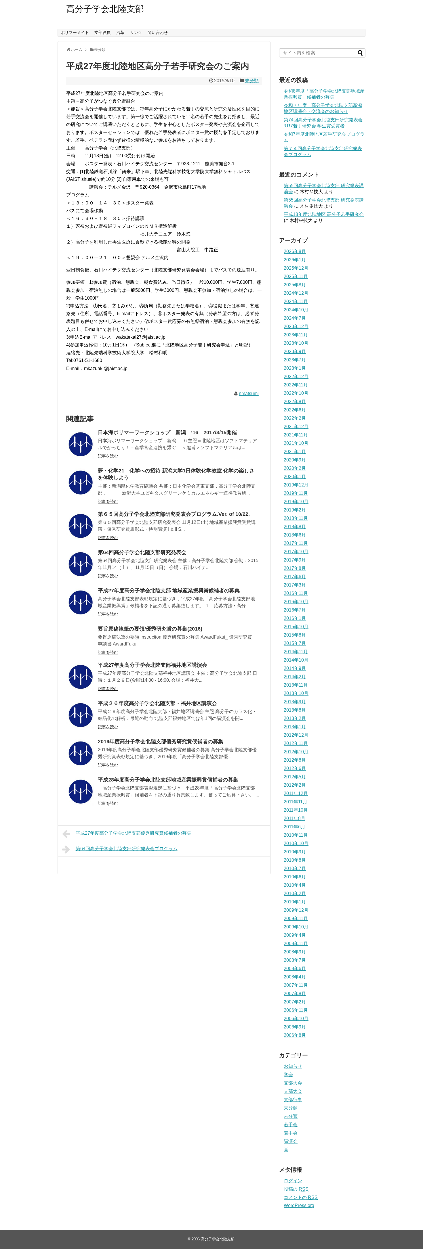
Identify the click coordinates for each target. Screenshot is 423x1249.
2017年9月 (295, 560)
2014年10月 (296, 660)
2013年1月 (295, 726)
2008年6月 (295, 968)
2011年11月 (295, 801)
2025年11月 (296, 276)
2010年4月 (295, 885)
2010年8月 (295, 860)
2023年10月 (296, 343)
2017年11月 (296, 543)
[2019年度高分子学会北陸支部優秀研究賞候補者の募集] (80, 753)
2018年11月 (296, 518)
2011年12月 (296, 793)
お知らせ (293, 1066)
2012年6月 (295, 768)
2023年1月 (295, 368)
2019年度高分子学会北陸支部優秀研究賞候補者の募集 (160, 741)
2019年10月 (296, 501)
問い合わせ (158, 32)
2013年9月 (295, 701)
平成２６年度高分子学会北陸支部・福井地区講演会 (157, 703)
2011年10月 (296, 810)
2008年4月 (295, 976)
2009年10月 (296, 926)
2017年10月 (296, 551)
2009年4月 (295, 935)
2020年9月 (295, 459)
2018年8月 (295, 526)
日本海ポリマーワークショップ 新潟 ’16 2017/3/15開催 (167, 432)
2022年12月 (296, 376)
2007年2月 (295, 1001)
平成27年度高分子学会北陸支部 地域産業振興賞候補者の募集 (169, 590)
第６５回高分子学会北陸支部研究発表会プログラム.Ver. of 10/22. (174, 514)
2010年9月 (295, 851)
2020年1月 (295, 476)
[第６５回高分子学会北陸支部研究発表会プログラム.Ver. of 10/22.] (80, 526)
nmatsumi (249, 393)
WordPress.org (299, 1205)
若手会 (291, 1124)
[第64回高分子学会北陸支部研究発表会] (80, 564)
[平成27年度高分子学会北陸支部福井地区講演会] (80, 676)
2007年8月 (295, 993)
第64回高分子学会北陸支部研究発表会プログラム (127, 848)
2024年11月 (296, 301)
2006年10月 (296, 1018)
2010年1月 (295, 901)
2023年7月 (295, 359)
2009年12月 (296, 910)
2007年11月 (296, 985)
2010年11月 (296, 835)
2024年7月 (295, 318)
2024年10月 (296, 309)
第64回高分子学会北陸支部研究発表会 (142, 552)
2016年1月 (295, 618)
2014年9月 (295, 668)
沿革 (120, 32)
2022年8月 (295, 401)
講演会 (291, 1141)
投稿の (296, 1189)
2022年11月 (296, 384)
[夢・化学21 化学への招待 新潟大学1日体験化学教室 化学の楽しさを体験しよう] (80, 482)
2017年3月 (295, 585)
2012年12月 (296, 735)
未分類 (252, 80)
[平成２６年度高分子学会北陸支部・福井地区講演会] (80, 715)
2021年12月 (296, 426)
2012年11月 (296, 743)
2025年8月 (295, 284)
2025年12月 (296, 268)
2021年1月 (295, 451)
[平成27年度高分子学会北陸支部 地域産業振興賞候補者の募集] (80, 602)
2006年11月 (296, 1010)
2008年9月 (295, 951)
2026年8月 (295, 251)
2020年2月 (295, 468)
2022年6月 (295, 409)
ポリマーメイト (75, 32)
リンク (136, 32)
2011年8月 (294, 818)
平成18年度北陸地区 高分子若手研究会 (324, 214)
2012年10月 (296, 751)
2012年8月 (295, 760)
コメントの (301, 1197)
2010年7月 (295, 868)
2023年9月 (295, 351)
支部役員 (102, 32)
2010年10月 (296, 843)
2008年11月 (296, 943)
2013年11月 (296, 685)
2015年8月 (295, 635)
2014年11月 (296, 651)
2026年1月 (295, 259)
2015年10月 (296, 626)
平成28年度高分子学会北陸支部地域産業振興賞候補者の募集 (168, 780)
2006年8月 (295, 1035)
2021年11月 (296, 434)
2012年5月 (295, 776)
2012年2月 (295, 785)
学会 (288, 1074)
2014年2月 (295, 676)
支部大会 (293, 1083)
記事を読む (108, 456)
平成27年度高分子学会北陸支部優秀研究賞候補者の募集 (133, 833)
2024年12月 (296, 293)
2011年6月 (294, 826)
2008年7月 (295, 960)
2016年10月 (296, 601)
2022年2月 (295, 418)
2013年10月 (296, 693)
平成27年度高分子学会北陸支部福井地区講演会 (152, 665)
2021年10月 (296, 443)
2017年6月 (295, 576)
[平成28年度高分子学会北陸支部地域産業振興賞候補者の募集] (80, 791)
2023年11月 (296, 334)
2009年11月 (296, 918)
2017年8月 (295, 568)
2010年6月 (295, 876)
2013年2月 (295, 718)
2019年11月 (296, 493)
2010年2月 (295, 893)
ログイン (293, 1180)
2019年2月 (295, 509)
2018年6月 (295, 534)
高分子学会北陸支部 (105, 9)
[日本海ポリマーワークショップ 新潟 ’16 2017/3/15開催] (80, 444)
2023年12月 (296, 326)
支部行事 (293, 1099)
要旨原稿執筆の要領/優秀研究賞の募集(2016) (150, 629)
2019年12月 (296, 484)
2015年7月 (295, 643)
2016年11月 (296, 593)
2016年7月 (295, 610)
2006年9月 (295, 1026)
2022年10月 (296, 393)
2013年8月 (295, 710)
